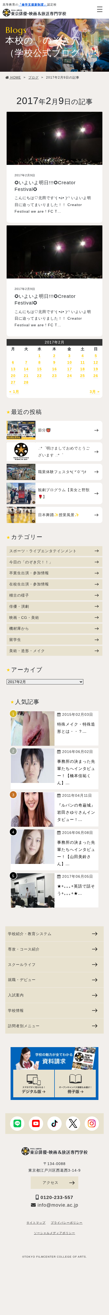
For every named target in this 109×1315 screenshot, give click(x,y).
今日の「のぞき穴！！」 (31, 562)
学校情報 (16, 1010)
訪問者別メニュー (24, 1026)
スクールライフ (22, 964)
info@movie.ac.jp (57, 1205)
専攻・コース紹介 (24, 949)
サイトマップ (36, 1222)
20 (13, 376)
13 (13, 369)
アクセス (50, 1182)
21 (26, 376)
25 (82, 376)
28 (26, 382)
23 (54, 376)
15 (39, 369)
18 (82, 369)
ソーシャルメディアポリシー (54, 1233)
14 (26, 369)
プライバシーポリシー (67, 1222)
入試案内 (16, 995)
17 (69, 369)
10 (69, 362)
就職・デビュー (22, 980)
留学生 (15, 639)
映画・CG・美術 (24, 617)
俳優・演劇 (19, 606)
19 (95, 369)
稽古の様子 (19, 595)
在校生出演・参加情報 (29, 584)
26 (95, 376)
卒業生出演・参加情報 (29, 573)
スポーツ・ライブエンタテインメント (43, 551)
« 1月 (14, 391)
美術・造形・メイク (27, 651)
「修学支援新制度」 (33, 4)
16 (54, 369)
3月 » (95, 391)
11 (82, 362)
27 (13, 382)
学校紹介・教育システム (30, 934)
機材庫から (19, 628)
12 (95, 362)
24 (69, 376)
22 (39, 376)
